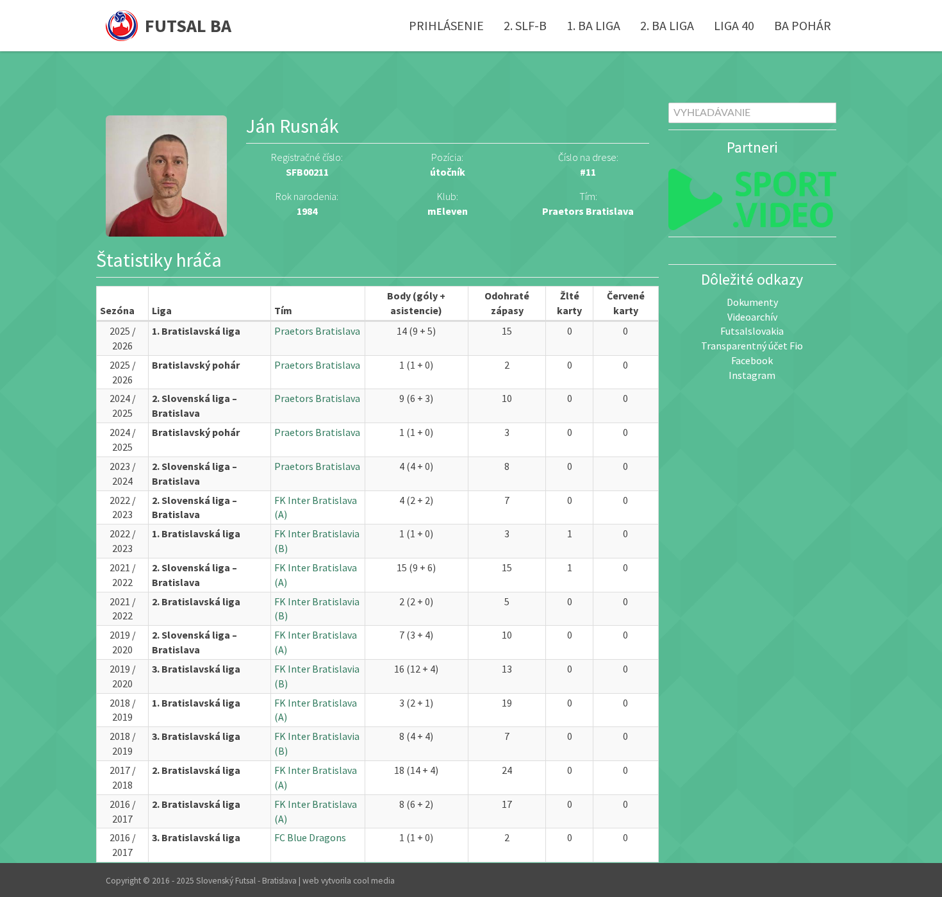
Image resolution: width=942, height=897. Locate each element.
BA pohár (802, 25)
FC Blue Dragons (310, 837)
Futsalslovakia (752, 330)
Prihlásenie (446, 25)
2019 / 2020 (123, 642)
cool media (374, 880)
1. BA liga (593, 25)
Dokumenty (752, 302)
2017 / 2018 (123, 777)
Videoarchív (752, 316)
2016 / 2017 (123, 811)
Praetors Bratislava (588, 211)
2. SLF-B (525, 25)
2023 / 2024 (123, 473)
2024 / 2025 (123, 405)
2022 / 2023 (123, 507)
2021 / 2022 (123, 575)
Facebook (752, 360)
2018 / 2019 (123, 710)
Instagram (752, 375)
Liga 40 (734, 25)
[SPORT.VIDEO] (752, 199)
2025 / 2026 (123, 338)
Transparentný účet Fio (752, 345)
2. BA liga (667, 25)
